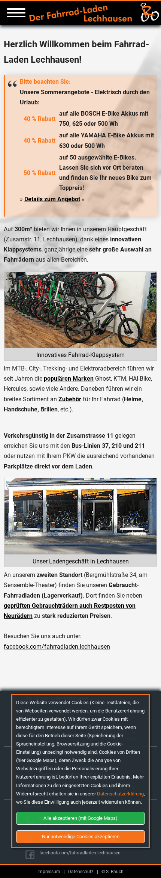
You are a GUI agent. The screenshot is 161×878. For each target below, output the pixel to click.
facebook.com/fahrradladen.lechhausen (57, 646)
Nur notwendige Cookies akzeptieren (80, 836)
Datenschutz (81, 871)
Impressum (48, 871)
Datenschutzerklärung (120, 794)
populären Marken (69, 378)
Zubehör (69, 399)
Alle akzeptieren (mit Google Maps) (80, 818)
